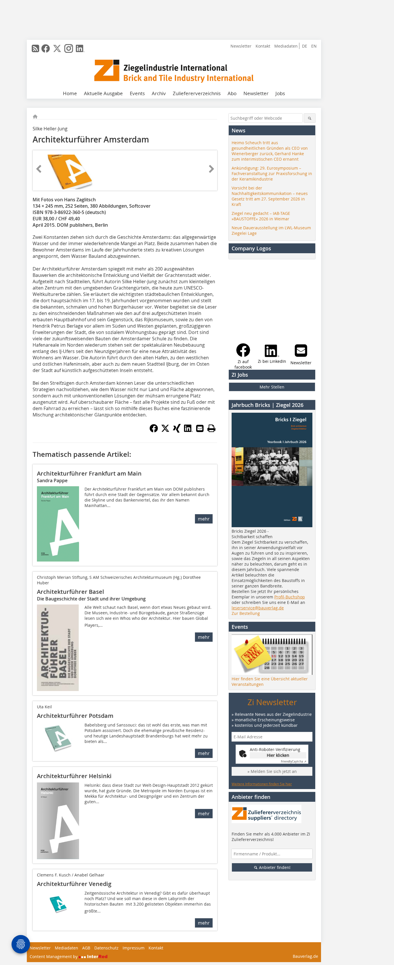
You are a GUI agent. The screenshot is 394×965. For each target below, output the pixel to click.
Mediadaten (286, 46)
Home (70, 93)
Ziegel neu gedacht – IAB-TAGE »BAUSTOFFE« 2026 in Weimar (261, 216)
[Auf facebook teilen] (154, 431)
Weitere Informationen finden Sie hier (262, 784)
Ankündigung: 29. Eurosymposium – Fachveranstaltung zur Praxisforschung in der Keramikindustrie (272, 173)
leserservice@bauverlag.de (258, 608)
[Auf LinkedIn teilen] (188, 431)
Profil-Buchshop (289, 597)
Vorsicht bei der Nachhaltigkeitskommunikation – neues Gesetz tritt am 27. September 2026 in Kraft (270, 196)
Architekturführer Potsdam (75, 716)
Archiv (159, 93)
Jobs (280, 93)
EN (314, 46)
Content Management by (54, 956)
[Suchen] (309, 118)
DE (304, 46)
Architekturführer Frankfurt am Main (89, 473)
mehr (204, 519)
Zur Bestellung (246, 613)
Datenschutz (106, 948)
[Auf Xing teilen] (177, 431)
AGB (86, 948)
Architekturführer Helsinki (74, 776)
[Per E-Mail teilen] (200, 428)
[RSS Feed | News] (35, 48)
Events (137, 93)
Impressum (134, 948)
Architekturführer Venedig (74, 884)
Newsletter (241, 46)
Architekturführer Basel (70, 592)
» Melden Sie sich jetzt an (272, 771)
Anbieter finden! (274, 867)
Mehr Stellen (272, 387)
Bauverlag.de (305, 956)
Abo (232, 93)
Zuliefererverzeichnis (197, 93)
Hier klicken (278, 755)
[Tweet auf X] (165, 431)
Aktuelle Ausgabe (103, 93)
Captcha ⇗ (293, 761)
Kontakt (263, 46)
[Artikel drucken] (211, 428)
